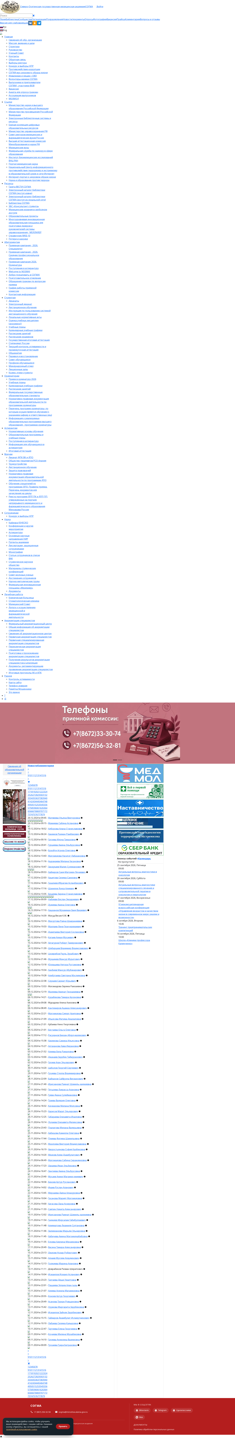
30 (41, 794)
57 (29, 808)
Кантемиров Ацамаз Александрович (67, 1008)
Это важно (14, 692)
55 (43, 804)
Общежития (15, 353)
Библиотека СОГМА (19, 203)
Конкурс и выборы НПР (21, 66)
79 (43, 814)
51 (34, 804)
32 (46, 794)
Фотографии (100, 19)
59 (34, 808)
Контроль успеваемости (22, 679)
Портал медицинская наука (23, 163)
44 (36, 801)
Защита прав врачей (20, 470)
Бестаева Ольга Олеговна (62, 1029)
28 (36, 794)
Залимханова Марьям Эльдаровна (66, 1230)
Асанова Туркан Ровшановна (63, 1301)
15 (42, 775)
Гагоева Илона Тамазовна (62, 839)
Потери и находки (18, 238)
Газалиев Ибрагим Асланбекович (66, 883)
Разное (8, 675)
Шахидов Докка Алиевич (61, 888)
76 (36, 814)
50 (31, 804)
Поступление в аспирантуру (24, 268)
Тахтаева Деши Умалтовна (62, 1279)
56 (46, 804)
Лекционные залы (18, 369)
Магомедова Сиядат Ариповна (64, 1013)
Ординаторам (11, 375)
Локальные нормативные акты (25, 317)
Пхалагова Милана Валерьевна (65, 1127)
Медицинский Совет (19, 604)
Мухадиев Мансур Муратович (64, 959)
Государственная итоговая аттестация (29, 340)
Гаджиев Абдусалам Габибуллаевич (67, 1220)
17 (29, 791)
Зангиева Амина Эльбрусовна (64, 1171)
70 (41, 811)
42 (31, 801)
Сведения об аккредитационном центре (30, 633)
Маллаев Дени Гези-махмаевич (64, 926)
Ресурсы (8, 183)
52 (36, 804)
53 (39, 804)
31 (43, 794)
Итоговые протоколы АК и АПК (25, 672)
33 (29, 798)
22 (41, 791)
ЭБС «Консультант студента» (24, 206)
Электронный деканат (20, 304)
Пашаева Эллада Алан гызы (62, 1285)
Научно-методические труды (24, 581)
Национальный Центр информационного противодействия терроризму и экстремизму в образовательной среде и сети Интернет (33, 170)
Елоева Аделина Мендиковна (63, 1241)
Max (141, 1417)
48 (46, 801)
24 (46, 791)
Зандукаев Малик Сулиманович (65, 866)
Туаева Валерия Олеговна (62, 1100)
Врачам (8, 454)
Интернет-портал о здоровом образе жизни (32, 176)
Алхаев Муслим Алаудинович (63, 1258)
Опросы (89, 19)
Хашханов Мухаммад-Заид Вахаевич (67, 910)
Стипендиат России (19, 343)
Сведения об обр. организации (25, 39)
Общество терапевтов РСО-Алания (27, 460)
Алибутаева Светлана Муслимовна (66, 975)
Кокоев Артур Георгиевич (61, 1296)
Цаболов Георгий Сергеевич (63, 1067)
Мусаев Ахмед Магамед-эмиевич (65, 1176)
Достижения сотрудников (22, 578)
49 (29, 804)
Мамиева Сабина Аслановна (63, 823)
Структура (14, 46)
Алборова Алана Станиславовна (65, 828)
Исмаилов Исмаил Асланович (64, 1274)
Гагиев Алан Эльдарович (61, 1062)
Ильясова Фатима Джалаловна (64, 1018)
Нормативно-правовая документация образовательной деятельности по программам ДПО (28, 477)
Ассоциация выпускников (22, 95)
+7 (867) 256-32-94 (42, 1412)
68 (36, 811)
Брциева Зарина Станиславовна (65, 893)
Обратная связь (17, 59)
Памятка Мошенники (20, 688)
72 (46, 811)
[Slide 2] (120, 760)
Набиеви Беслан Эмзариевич (63, 899)
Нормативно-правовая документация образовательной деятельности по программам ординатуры (29, 402)
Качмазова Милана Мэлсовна (64, 1105)
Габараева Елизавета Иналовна (65, 1116)
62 (41, 808)
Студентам (10, 297)
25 (29, 794)
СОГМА (89, 6)
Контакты (14, 56)
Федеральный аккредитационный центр (30, 623)
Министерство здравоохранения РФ (28, 131)
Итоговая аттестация (20, 450)
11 (32, 775)
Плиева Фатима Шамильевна (64, 1138)
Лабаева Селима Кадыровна (63, 1323)
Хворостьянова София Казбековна (66, 1149)
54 (41, 804)
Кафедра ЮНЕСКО (18, 522)
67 (34, 811)
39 (43, 798)
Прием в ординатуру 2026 (22, 379)
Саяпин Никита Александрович (64, 1209)
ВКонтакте (144, 1410)
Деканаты (14, 300)
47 (43, 801)
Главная (8, 36)
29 (39, 794)
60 (36, 808)
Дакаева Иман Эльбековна (62, 1165)
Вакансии (112, 19)
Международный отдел (21, 366)
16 (45, 775)
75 (34, 814)
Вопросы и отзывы (150, 19)
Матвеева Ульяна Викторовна (64, 817)
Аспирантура (16, 532)
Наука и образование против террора (29, 180)
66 (31, 811)
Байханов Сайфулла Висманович (65, 1078)
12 (35, 775)
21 (39, 791)
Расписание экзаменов (21, 336)
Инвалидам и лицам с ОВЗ (23, 75)
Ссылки (8, 101)
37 (39, 798)
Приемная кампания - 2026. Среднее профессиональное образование (24, 255)
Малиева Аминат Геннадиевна (64, 991)
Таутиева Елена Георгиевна (62, 1328)
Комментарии (132, 19)
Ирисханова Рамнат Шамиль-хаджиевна (69, 1084)
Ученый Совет (16, 53)
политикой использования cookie (21, 1429)
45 (39, 801)
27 (34, 794)
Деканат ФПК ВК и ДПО (21, 457)
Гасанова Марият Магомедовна (65, 1198)
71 (43, 811)
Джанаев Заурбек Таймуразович (65, 1056)
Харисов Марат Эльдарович (63, 1111)
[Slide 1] (115, 760)
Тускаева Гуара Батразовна (62, 1345)
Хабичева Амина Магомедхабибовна (68, 1236)
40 (46, 798)
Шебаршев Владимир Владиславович (68, 948)
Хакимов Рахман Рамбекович (63, 834)
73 (29, 814)
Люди (3, 19)
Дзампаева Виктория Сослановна (66, 931)
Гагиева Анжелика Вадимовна (64, 1339)
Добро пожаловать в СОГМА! (24, 274)
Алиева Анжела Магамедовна (64, 1290)
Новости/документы (74, 19)
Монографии (16, 551)
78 (41, 814)
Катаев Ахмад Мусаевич (61, 937)
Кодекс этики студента (21, 372)
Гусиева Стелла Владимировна (64, 1073)
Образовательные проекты (23, 216)
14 (40, 775)
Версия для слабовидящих (14, 22)
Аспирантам (10, 428)
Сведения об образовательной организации (14, 769)
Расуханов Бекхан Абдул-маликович (67, 1035)
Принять (63, 1426)
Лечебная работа (13, 594)
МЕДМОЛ (14, 98)
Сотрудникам (11, 512)
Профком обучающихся (21, 362)
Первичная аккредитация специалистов (30, 636)
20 (36, 791)
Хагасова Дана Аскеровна (61, 1203)
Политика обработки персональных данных (154, 1429)
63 (43, 808)
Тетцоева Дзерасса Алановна (63, 1089)
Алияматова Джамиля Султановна (66, 1225)
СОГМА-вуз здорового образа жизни (28, 72)
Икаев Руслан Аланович (60, 1187)
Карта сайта (15, 682)
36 (36, 798)
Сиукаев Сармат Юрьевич (62, 980)
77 (39, 814)
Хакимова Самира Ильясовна (63, 1040)
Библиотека (12, 19)
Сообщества (25, 19)
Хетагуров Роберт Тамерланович (65, 942)
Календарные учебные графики (25, 330)
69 (39, 811)
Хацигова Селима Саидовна (63, 877)
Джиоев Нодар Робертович (62, 1252)
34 (31, 798)
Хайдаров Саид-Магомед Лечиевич (67, 872)
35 (34, 798)
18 (31, 791)
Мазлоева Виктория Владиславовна (67, 1143)
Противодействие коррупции (24, 69)
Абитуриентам (12, 242)
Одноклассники (183, 1410)
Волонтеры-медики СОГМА (23, 79)
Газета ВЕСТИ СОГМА (20, 186)
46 (41, 801)
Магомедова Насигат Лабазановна (66, 855)
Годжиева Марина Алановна (63, 1263)
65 (29, 811)
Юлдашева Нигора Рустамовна (64, 964)
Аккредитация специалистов (19, 620)
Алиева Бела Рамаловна (61, 1051)
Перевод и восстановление (23, 356)
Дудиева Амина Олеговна (61, 904)
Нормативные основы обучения (26, 431)
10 (30, 775)
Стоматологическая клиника (24, 600)
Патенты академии (19, 542)
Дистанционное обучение (23, 307)
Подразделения (54, 19)
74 (31, 814)
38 (41, 798)
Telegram (162, 1410)
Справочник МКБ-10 (19, 235)
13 (37, 775)
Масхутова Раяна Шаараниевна (65, 921)
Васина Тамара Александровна (64, 1247)
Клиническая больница (21, 597)
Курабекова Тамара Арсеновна (64, 997)
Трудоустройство (18, 463)
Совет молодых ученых (21, 574)
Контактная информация (22, 294)
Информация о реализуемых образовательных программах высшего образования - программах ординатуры (30, 421)
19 (34, 791)
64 (46, 808)
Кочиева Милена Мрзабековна (64, 1334)
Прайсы (121, 19)
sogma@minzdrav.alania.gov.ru (73, 1412)
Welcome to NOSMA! (19, 271)
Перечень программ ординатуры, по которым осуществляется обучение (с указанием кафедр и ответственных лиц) (30, 412)
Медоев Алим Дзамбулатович (64, 1154)
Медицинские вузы (19, 147)
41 (29, 801)
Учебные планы (17, 326)
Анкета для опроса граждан (23, 92)
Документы (15, 591)
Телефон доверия (18, 685)
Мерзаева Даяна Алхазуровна (64, 1192)
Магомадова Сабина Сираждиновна (67, 1160)
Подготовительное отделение (25, 278)
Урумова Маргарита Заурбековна (66, 1307)
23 (43, 791)
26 (31, 794)
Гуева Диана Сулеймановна (62, 1095)
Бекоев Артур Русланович (62, 1181)
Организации (39, 19)
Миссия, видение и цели (22, 43)
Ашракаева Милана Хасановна (64, 861)
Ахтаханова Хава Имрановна (63, 1046)
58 (31, 808)
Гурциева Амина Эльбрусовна (64, 844)
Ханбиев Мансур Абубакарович (65, 969)
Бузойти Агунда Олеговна (61, 850)
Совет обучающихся (19, 359)
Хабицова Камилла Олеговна (63, 1133)
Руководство (15, 49)
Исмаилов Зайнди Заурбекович (65, 1312)
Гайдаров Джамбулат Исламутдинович (68, 1317)
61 (39, 808)
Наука (7, 519)
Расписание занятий (20, 333)
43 (34, 801)
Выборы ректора (18, 62)
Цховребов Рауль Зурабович (63, 953)
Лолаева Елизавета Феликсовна (65, 1122)
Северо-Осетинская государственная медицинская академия (52, 6)
